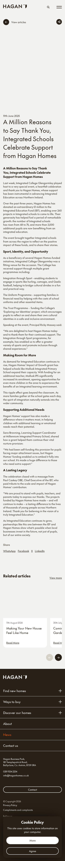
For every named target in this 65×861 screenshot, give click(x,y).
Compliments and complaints (18, 809)
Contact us (10, 745)
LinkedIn (40, 551)
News (7, 734)
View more (56, 577)
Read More (12, 642)
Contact (32, 789)
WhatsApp (9, 551)
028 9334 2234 (10, 771)
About (7, 723)
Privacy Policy (10, 805)
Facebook (23, 551)
